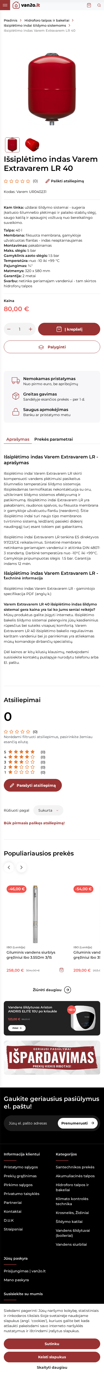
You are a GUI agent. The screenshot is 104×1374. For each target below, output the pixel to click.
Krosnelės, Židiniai (72, 1212)
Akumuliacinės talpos (75, 1176)
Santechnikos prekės (75, 1167)
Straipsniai (13, 1229)
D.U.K (9, 1220)
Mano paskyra (16, 1280)
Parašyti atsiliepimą (36, 785)
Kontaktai (12, 1211)
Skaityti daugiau (52, 1367)
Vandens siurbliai (71, 1244)
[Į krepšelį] (61, 969)
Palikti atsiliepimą (67, 181)
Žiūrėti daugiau (47, 990)
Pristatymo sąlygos (21, 1167)
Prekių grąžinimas (20, 1176)
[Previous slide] (9, 867)
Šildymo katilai (69, 1221)
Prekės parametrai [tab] (53, 439)
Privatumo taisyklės (21, 1193)
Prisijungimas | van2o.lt (25, 1271)
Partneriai (13, 1202)
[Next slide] (21, 867)
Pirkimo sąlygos (18, 1185)
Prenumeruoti (75, 1123)
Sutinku (52, 1344)
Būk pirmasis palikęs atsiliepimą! (34, 823)
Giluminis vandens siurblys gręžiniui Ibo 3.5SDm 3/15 (31, 954)
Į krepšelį (74, 329)
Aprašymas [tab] (17, 439)
